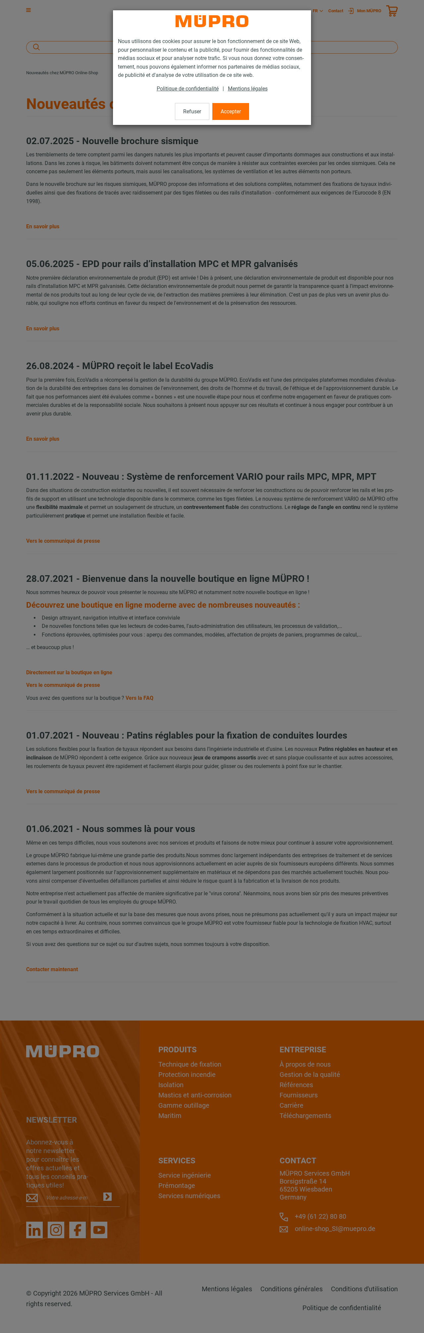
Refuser (192, 111)
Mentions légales (248, 88)
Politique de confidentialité (188, 88)
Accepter (231, 111)
